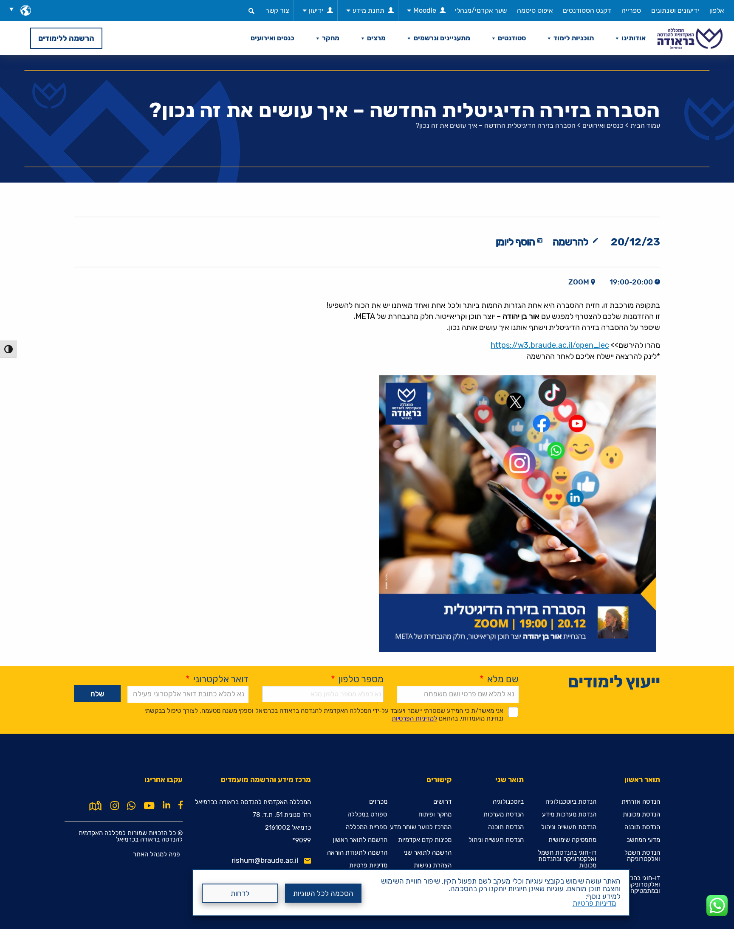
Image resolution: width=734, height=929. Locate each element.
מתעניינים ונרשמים (442, 38)
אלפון (716, 10)
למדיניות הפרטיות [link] (414, 718)
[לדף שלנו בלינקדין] (166, 805)
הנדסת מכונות (641, 814)
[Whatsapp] (131, 806)
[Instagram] (114, 806)
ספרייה (631, 10)
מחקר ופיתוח (435, 814)
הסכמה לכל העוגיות (323, 893)
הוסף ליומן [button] (515, 242)
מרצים (376, 38)
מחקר (330, 38)
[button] (14, 9)
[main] (367, 492)
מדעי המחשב (643, 840)
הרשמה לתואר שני (428, 853)
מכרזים (378, 802)
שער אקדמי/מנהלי (481, 10)
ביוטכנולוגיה (508, 802)
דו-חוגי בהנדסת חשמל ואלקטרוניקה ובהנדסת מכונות (567, 859)
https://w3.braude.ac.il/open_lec (550, 345)
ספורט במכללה (367, 814)
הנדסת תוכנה (642, 827)
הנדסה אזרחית (640, 802)
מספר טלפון (357, 679)
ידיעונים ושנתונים (675, 10)
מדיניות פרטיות (594, 903)
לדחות (240, 893)
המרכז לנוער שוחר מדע (421, 827)
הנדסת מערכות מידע (569, 814)
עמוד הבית (645, 125)
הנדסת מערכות (503, 814)
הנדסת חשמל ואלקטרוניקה (642, 856)
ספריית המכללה (366, 827)
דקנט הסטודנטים (587, 10)
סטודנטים (512, 38)
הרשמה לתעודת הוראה (357, 853)
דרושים (442, 802)
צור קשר (277, 10)
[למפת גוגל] (95, 805)
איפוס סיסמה (535, 10)
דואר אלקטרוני (217, 679)
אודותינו (633, 38)
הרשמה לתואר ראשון (360, 840)
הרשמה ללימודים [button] (66, 38)
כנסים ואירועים (272, 38)
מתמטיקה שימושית (572, 840)
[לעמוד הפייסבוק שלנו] (180, 805)
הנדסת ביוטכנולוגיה (570, 802)
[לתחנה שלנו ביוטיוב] (149, 806)
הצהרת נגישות (433, 865)
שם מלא (499, 679)
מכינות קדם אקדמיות (425, 840)
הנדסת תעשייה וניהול (568, 827)
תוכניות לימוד (573, 38)
